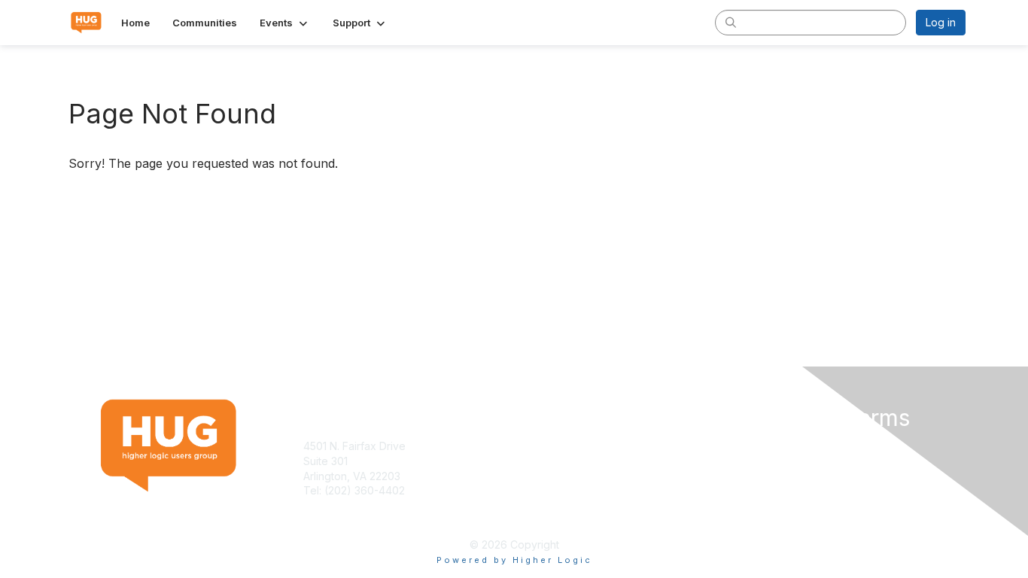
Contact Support (344, 505)
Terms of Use (771, 446)
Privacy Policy (772, 461)
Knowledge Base (562, 446)
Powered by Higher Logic (514, 560)
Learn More (548, 461)
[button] (284, 22)
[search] (731, 22)
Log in (941, 22)
